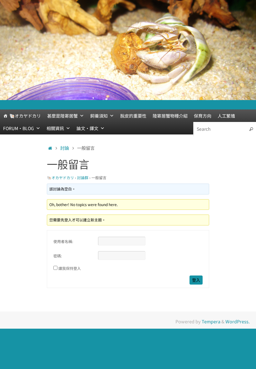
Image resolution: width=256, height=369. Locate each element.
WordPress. (237, 321)
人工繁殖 (226, 116)
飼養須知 (99, 116)
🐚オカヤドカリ (25, 116)
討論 (64, 147)
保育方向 (202, 116)
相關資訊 (55, 128)
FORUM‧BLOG (18, 128)
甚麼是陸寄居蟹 (62, 116)
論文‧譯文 (87, 128)
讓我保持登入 (69, 268)
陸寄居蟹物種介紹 (170, 116)
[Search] (251, 129)
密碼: (57, 255)
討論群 (82, 177)
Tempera (211, 321)
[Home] (50, 147)
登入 (196, 280)
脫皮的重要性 (133, 116)
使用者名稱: (63, 241)
